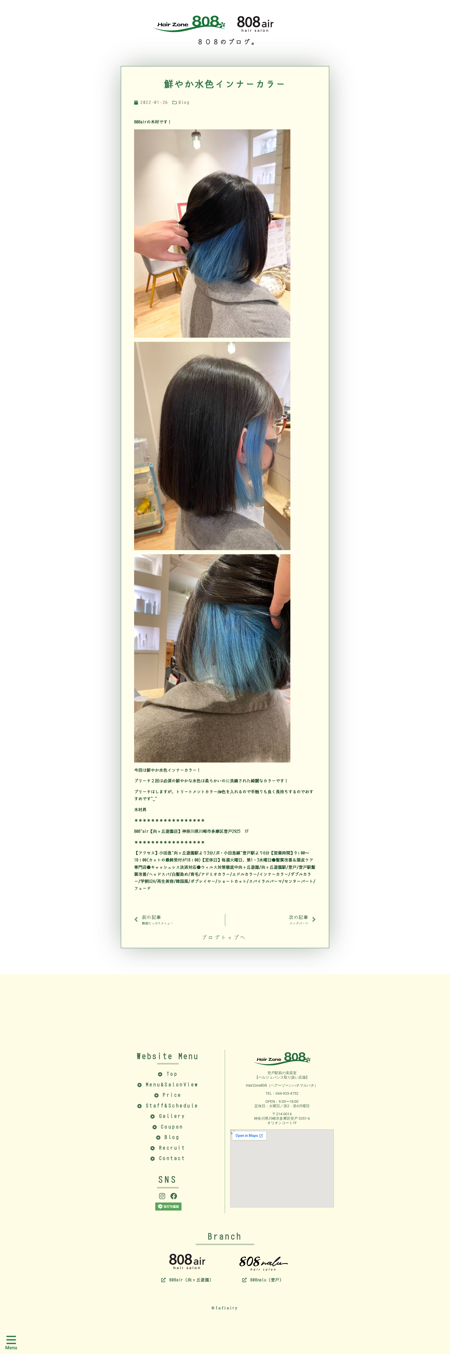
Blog (184, 102)
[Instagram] (162, 1196)
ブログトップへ (224, 937)
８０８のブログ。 (224, 42)
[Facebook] (173, 1196)
